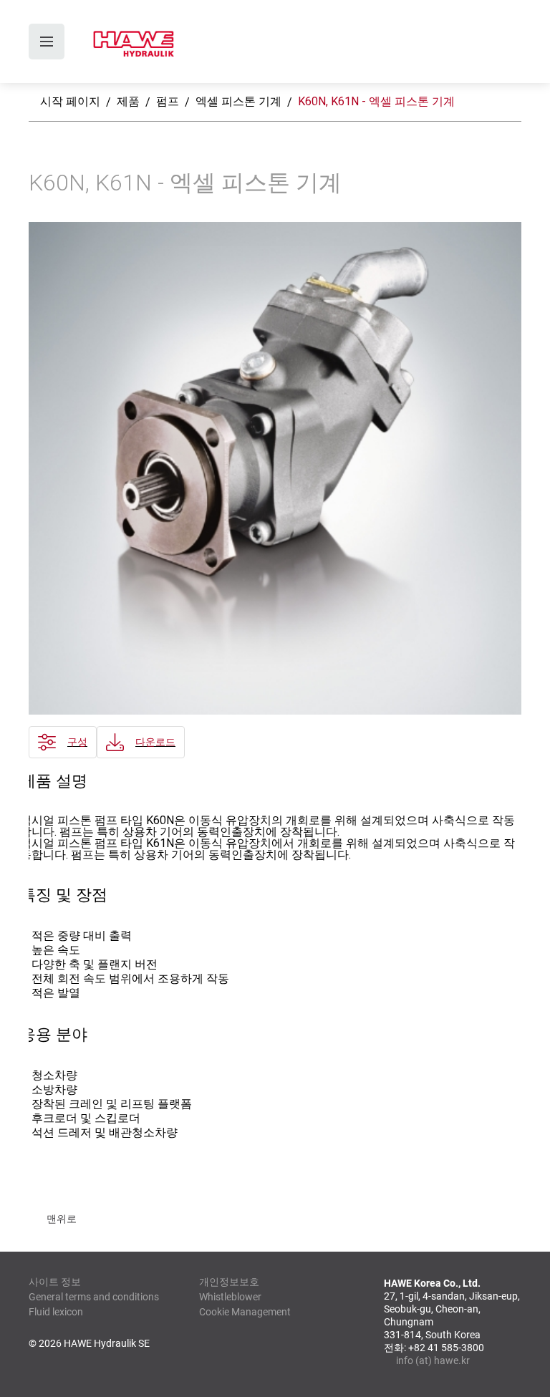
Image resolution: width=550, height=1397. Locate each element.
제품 (128, 101)
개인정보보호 (229, 1282)
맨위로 (62, 1218)
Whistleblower (230, 1297)
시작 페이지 (70, 101)
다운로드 (155, 742)
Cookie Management (245, 1312)
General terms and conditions (94, 1297)
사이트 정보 (55, 1282)
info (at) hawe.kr (433, 1360)
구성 (77, 742)
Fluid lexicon (56, 1312)
